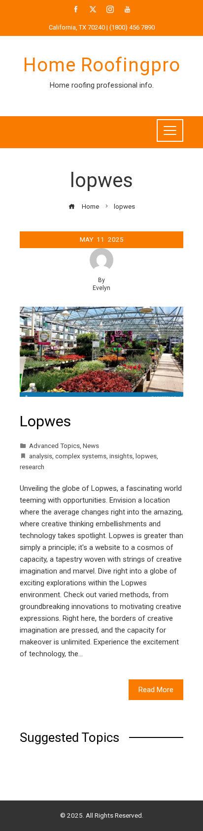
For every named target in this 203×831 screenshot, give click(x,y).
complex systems (80, 456)
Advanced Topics (54, 445)
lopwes (146, 456)
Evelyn (101, 288)
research (32, 467)
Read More (155, 689)
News (91, 445)
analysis (40, 456)
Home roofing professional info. (102, 85)
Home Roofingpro (101, 65)
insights (121, 456)
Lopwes (45, 421)
